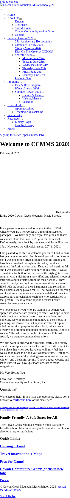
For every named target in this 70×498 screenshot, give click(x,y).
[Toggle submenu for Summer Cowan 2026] (34, 39)
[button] (8, 496)
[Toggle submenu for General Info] (23, 106)
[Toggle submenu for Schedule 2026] (33, 55)
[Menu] (1, 9)
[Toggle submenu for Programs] (20, 82)
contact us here (22, 400)
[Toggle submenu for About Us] (20, 19)
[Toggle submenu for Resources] (21, 119)
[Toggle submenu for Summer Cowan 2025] (42, 92)
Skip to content (9, 1)
